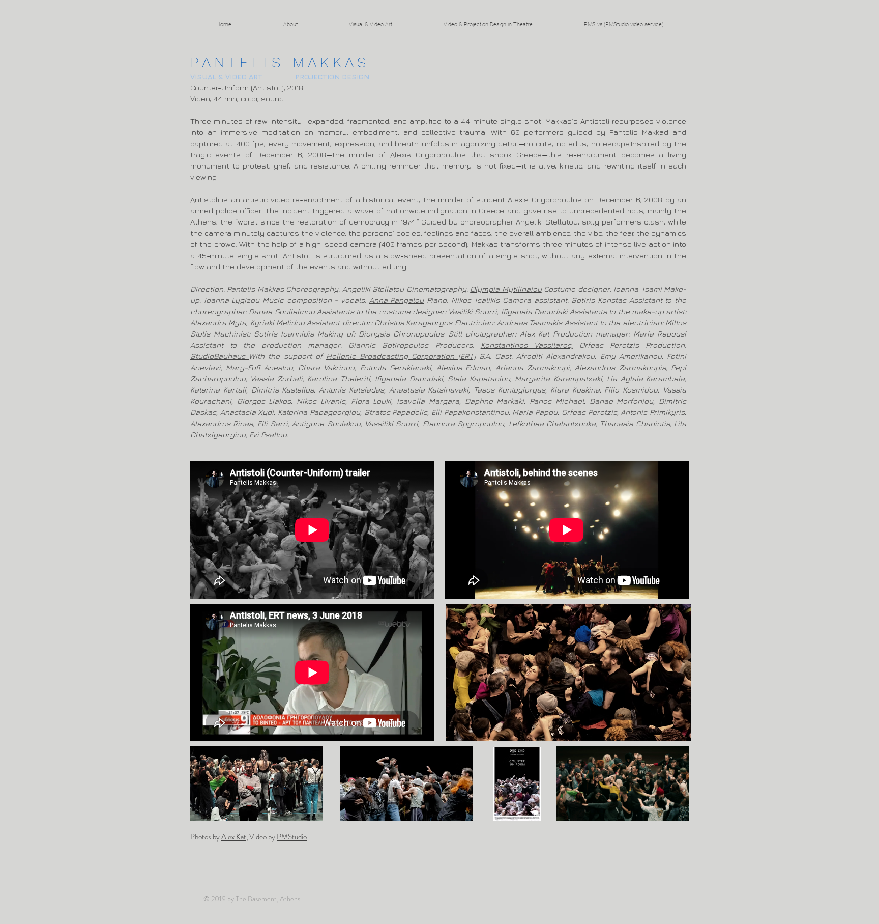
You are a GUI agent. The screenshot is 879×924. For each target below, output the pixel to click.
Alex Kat (233, 837)
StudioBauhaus (219, 356)
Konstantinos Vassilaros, (527, 345)
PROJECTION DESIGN (332, 76)
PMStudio (292, 837)
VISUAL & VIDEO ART (226, 76)
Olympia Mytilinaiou (505, 289)
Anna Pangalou (396, 300)
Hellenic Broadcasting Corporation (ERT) (401, 356)
